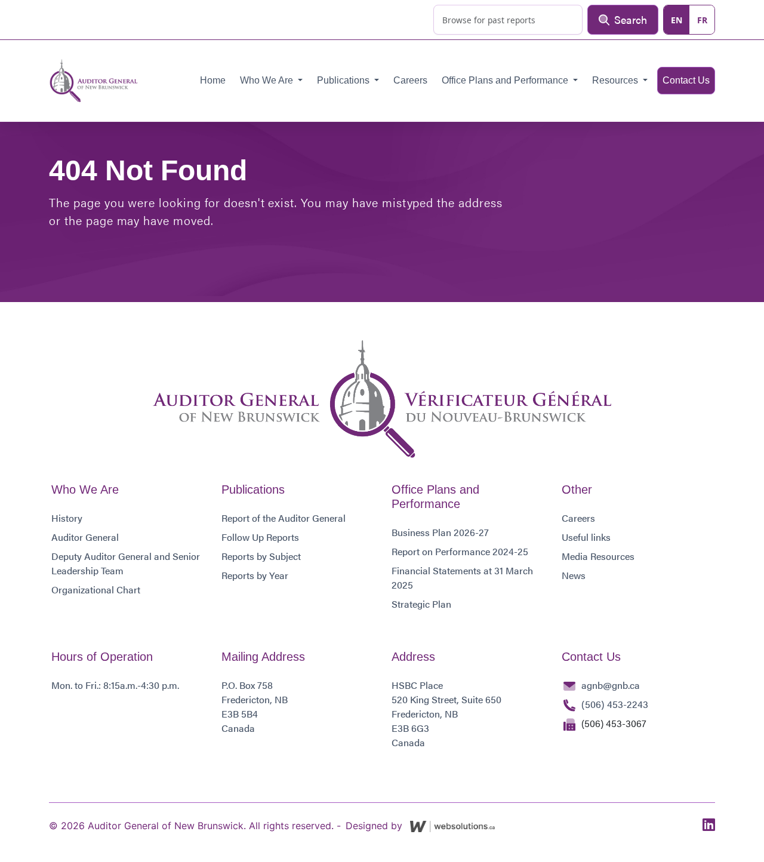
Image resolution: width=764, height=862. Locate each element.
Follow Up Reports (260, 537)
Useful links (586, 537)
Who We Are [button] (267, 80)
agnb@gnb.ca (610, 685)
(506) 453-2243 (614, 704)
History (66, 518)
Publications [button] (344, 80)
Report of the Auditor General (283, 518)
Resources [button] (616, 80)
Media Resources (598, 556)
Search (630, 19)
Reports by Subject (261, 556)
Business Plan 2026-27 (440, 532)
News (574, 575)
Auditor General (85, 537)
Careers (410, 80)
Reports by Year (254, 575)
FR (702, 20)
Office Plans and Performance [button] (506, 80)
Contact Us (686, 80)
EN (676, 20)
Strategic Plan (421, 604)
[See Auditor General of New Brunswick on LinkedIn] (709, 825)
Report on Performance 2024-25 (460, 551)
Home (213, 80)
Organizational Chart (95, 589)
